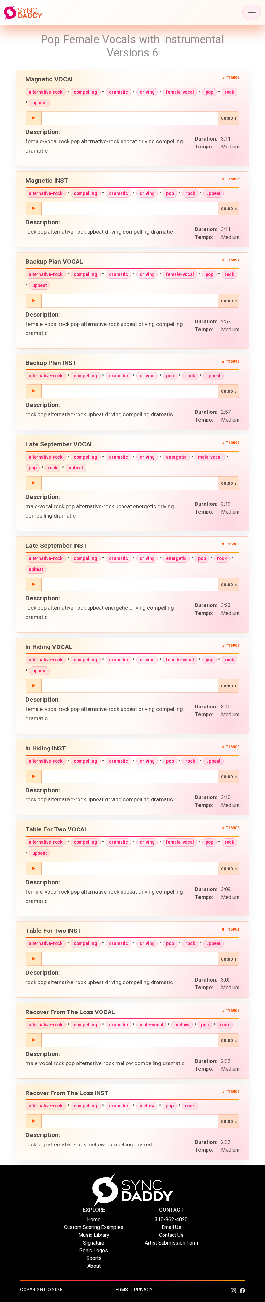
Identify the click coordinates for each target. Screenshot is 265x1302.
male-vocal (210, 457)
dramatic (118, 92)
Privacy (143, 1289)
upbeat (39, 102)
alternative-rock (45, 92)
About (94, 1266)
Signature (93, 1243)
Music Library (94, 1235)
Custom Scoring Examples (93, 1227)
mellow (182, 1024)
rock (229, 92)
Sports (93, 1258)
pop (209, 92)
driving (147, 92)
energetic (176, 457)
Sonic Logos (94, 1250)
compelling (85, 92)
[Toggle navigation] (251, 13)
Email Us (171, 1227)
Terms (120, 1289)
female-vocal (180, 92)
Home (94, 1219)
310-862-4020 (171, 1219)
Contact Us (171, 1235)
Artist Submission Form (171, 1243)
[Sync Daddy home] (23, 13)
